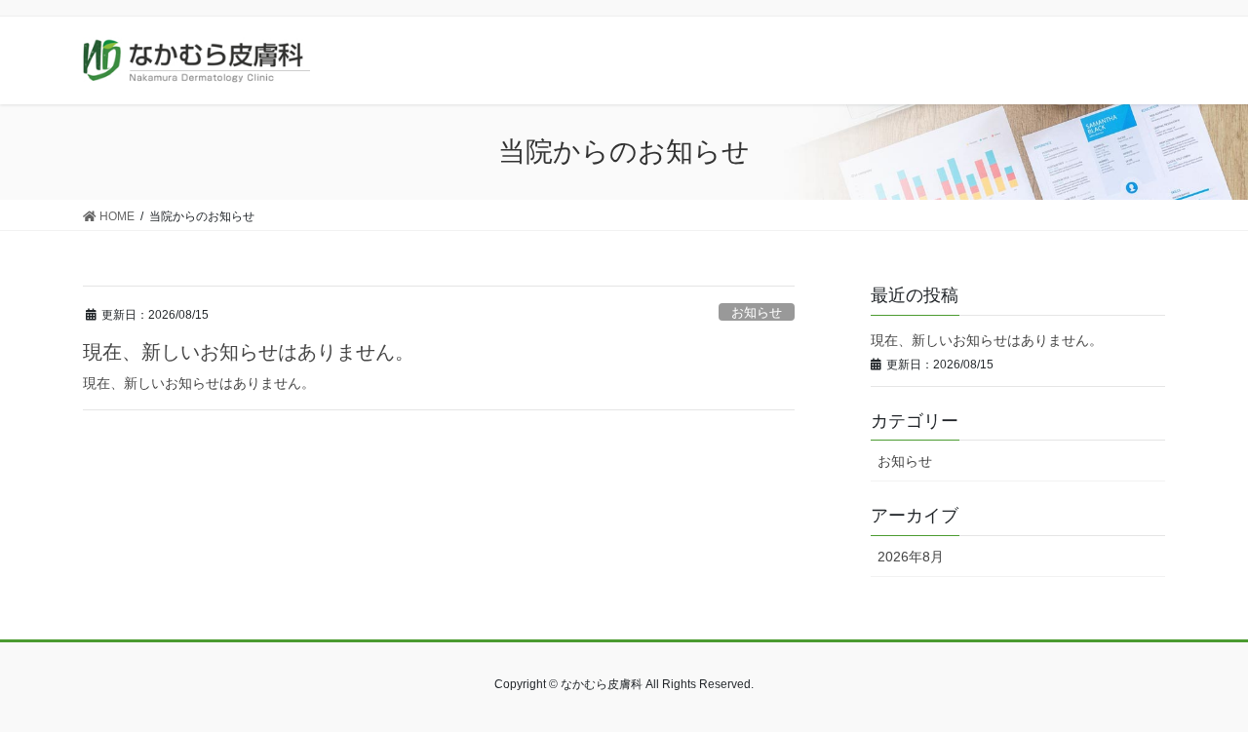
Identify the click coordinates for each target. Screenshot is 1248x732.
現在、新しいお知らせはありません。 (248, 352)
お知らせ (756, 312)
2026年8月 (911, 556)
